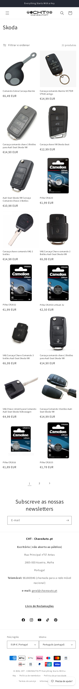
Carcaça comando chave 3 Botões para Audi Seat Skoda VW (19, 146)
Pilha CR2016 (9, 462)
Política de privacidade (55, 675)
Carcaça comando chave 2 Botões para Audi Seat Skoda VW (56, 357)
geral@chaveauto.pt (44, 590)
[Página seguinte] (49, 483)
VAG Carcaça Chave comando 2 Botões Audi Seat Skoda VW (55, 253)
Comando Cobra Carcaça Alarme (19, 91)
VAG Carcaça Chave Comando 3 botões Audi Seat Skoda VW (18, 357)
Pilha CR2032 (9, 304)
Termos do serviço (27, 681)
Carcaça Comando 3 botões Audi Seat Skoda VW (56, 410)
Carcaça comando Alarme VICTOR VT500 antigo (56, 92)
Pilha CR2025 (46, 462)
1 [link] (29, 483)
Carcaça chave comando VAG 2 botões (18, 253)
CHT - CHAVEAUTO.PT (31, 671)
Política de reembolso (30, 675)
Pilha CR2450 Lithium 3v (52, 304)
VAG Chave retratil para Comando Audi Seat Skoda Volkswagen (19, 410)
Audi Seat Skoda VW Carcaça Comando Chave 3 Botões (17, 199)
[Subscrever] (67, 520)
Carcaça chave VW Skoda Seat (54, 144)
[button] (7, 13)
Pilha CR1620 (46, 197)
